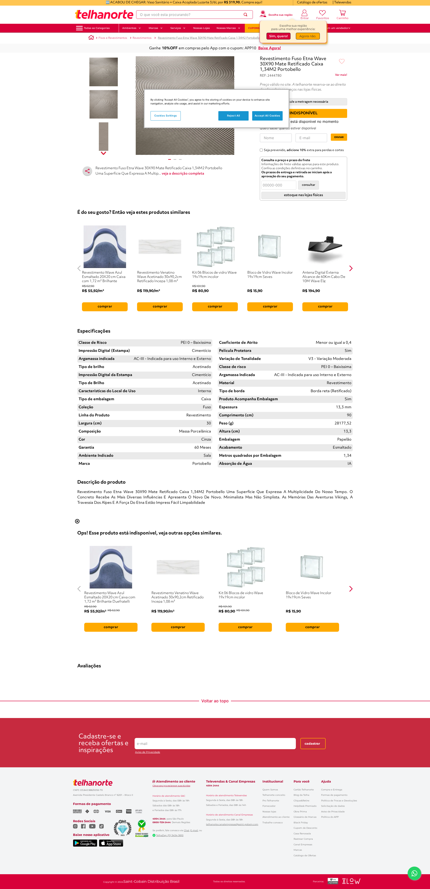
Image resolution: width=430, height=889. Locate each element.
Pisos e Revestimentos (113, 38)
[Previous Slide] (79, 268)
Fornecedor (268, 806)
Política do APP (330, 816)
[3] (180, 159)
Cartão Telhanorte (304, 789)
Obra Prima (300, 811)
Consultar (308, 185)
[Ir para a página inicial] (104, 14)
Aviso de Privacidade (147, 752)
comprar (105, 306)
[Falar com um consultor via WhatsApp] (414, 873)
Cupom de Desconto (305, 827)
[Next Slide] (351, 268)
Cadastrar (312, 744)
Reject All (233, 115)
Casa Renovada (302, 833)
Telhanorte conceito (273, 795)
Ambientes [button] (129, 28)
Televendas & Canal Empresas (230, 781)
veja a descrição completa (183, 173)
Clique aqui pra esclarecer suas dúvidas (171, 785)
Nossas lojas (269, 811)
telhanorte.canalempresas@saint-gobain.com (232, 824)
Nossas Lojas (201, 28)
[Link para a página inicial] (91, 38)
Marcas (298, 849)
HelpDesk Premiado (305, 806)
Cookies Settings (165, 115)
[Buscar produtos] (246, 15)
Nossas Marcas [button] (226, 28)
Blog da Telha (301, 795)
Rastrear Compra (303, 838)
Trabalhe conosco (272, 822)
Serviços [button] (175, 28)
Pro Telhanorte (270, 800)
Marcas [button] (153, 28)
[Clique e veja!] (341, 75)
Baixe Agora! (269, 48)
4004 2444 (159, 819)
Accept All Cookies (267, 115)
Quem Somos (270, 789)
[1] (169, 159)
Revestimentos (142, 38)
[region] (216, 108)
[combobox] (194, 14)
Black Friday (301, 822)
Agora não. (307, 35)
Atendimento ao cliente (276, 816)
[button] (97, 28)
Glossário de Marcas (305, 816)
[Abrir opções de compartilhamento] (87, 171)
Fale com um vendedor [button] (333, 28)
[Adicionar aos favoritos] (341, 61)
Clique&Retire (301, 800)
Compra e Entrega (331, 789)
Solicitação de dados (333, 806)
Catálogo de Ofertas (305, 855)
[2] (175, 159)
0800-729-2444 (162, 822)
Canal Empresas (303, 844)
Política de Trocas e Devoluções (339, 800)
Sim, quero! (278, 35)
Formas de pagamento (334, 795)
